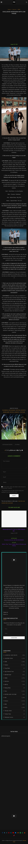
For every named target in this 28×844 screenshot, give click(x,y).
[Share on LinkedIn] (12, 450)
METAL (14, 684)
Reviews (14, 700)
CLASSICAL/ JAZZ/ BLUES (14, 655)
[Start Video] (14, 560)
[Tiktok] (14, 835)
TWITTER (18, 410)
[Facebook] (2, 833)
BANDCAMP (6, 412)
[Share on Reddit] (14, 450)
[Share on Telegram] (17, 450)
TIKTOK (12, 412)
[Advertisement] (14, 29)
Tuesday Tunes (14, 714)
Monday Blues (14, 687)
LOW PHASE (17, 444)
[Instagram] (6, 833)
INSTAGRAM (12, 410)
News (14, 691)
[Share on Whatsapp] (15, 450)
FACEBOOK (5, 410)
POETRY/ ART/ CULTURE (14, 694)
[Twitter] (4, 833)
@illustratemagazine (5, 736)
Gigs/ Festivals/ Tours (14, 671)
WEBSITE (16, 412)
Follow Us (5, 614)
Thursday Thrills (14, 710)
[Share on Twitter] (9, 450)
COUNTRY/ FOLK (14, 658)
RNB (14, 704)
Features (14, 664)
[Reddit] (24, 833)
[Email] (15, 833)
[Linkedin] (10, 833)
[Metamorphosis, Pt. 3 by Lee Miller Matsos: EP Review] (14, 519)
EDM (14, 661)
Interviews (14, 681)
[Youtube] (13, 833)
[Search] (26, 2)
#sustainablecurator (7, 444)
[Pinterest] (8, 833)
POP (14, 697)
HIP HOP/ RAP (14, 674)
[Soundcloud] (18, 833)
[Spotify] (20, 833)
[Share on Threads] (20, 450)
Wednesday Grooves (14, 717)
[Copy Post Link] (18, 450)
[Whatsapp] (22, 833)
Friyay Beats (14, 668)
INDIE (14, 678)
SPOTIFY (23, 410)
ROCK (14, 707)
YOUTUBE (22, 412)
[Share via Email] (22, 450)
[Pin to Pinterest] (10, 450)
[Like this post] (6, 450)
